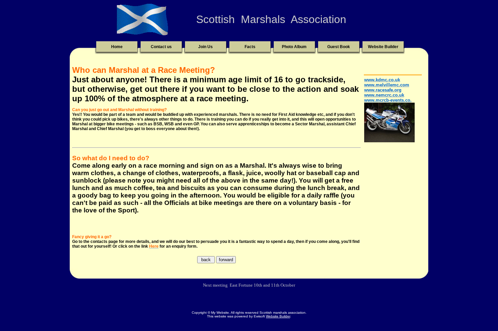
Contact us (161, 46)
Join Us (205, 46)
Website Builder (383, 46)
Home (117, 46)
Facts (250, 46)
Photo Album (294, 46)
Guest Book (338, 46)
